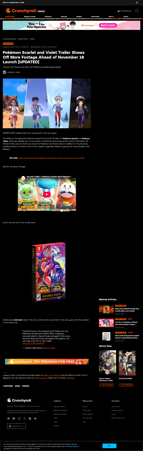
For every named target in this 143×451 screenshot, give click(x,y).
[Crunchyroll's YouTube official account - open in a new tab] (8, 418)
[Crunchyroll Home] (19, 401)
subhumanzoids (40, 378)
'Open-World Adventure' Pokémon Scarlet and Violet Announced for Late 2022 (51, 158)
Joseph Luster (13, 72)
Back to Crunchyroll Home (13, 2)
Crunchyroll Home (9, 39)
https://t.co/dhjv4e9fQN (33, 344)
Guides (79, 16)
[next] (135, 364)
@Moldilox (70, 378)
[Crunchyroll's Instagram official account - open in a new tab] (19, 418)
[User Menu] (136, 2)
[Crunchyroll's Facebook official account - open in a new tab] (14, 418)
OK (109, 446)
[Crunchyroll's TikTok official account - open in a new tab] (30, 418)
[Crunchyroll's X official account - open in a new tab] (24, 418)
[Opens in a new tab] (71, 25)
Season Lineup (29, 16)
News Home (23, 39)
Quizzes (64, 16)
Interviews (95, 16)
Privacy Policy (72, 446)
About (126, 16)
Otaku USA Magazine (52, 375)
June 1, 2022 (49, 348)
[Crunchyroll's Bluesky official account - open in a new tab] (35, 418)
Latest (32, 39)
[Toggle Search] (137, 11)
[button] (16, 426)
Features (48, 16)
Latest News (10, 16)
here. (38, 448)
